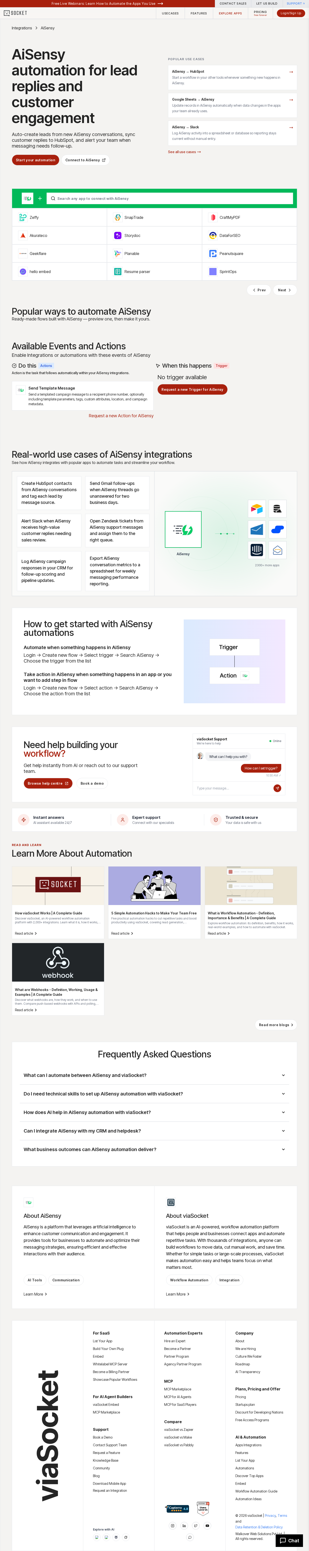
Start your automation (35, 160)
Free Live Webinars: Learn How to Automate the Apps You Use (103, 3)
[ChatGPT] (97, 1537)
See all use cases (182, 152)
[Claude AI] (106, 1537)
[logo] (18, 13)
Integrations (22, 28)
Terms (282, 1515)
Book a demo (92, 783)
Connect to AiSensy (82, 160)
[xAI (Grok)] (126, 1537)
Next (282, 290)
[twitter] (196, 1526)
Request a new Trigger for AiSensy (193, 389)
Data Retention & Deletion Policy (259, 1527)
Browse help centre (45, 783)
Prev (262, 290)
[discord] (190, 1537)
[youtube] (207, 1526)
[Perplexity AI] (116, 1537)
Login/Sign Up (291, 13)
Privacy (271, 1515)
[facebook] (184, 1526)
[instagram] (172, 1526)
